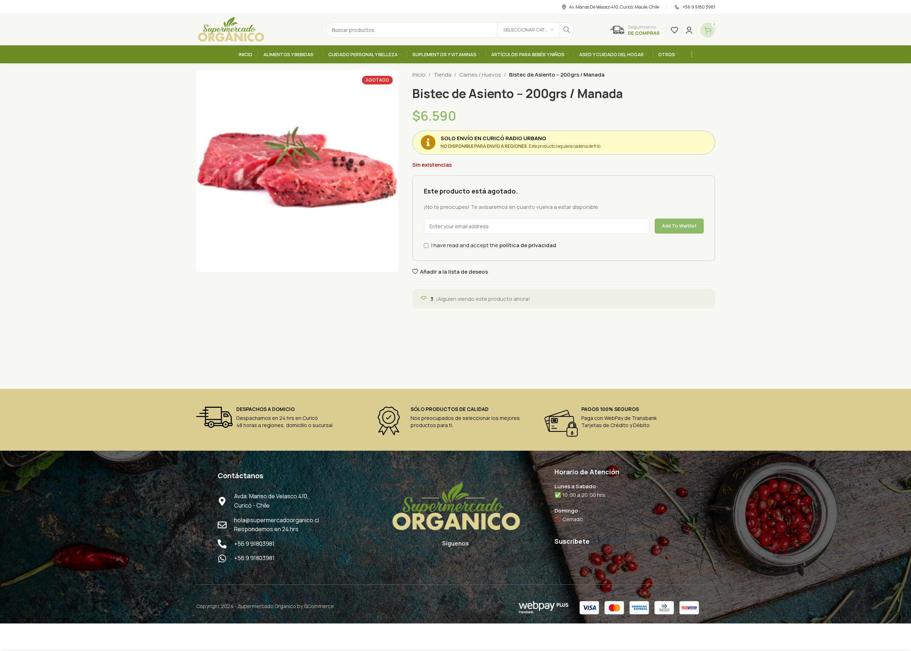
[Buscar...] (566, 30)
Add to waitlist (679, 225)
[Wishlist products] (674, 30)
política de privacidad (527, 245)
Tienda (442, 74)
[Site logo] (231, 29)
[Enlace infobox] (635, 30)
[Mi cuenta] (689, 30)
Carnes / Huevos (480, 74)
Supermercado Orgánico (267, 606)
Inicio (419, 74)
